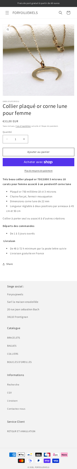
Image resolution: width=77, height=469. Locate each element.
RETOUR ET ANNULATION (21, 431)
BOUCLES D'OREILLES (19, 362)
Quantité (7, 131)
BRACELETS (13, 337)
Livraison (12, 400)
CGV (9, 392)
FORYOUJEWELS (42, 467)
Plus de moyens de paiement (39, 170)
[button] (7, 13)
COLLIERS (12, 353)
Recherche (13, 384)
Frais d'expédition (23, 126)
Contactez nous (16, 408)
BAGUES (11, 345)
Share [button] (9, 264)
